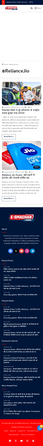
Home (5, 64)
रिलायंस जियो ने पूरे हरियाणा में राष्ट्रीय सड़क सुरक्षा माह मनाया (20, 112)
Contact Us (21, 431)
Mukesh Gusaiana (25, 427)
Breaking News (36, 423)
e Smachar (7, 107)
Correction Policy (33, 431)
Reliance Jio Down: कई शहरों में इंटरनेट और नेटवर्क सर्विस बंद (18, 176)
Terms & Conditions (28, 435)
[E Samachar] (11, 8)
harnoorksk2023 (9, 172)
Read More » (9, 136)
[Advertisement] (21, 35)
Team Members (13, 435)
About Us (13, 431)
